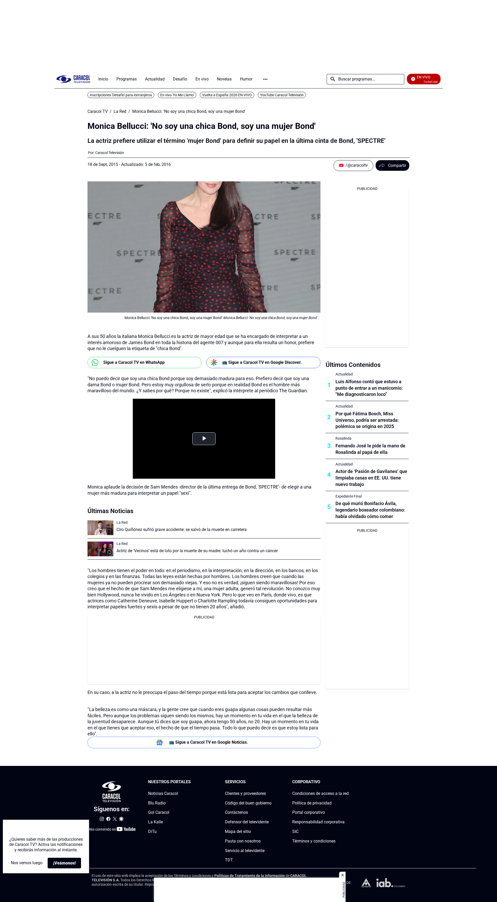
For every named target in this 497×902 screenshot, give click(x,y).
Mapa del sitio (238, 831)
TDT (229, 859)
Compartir (397, 165)
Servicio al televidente (245, 850)
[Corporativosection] (347, 782)
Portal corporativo (308, 812)
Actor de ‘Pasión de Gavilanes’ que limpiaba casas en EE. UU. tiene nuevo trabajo (371, 478)
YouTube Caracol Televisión (282, 95)
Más (265, 79)
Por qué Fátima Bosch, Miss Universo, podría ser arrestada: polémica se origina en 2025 (367, 420)
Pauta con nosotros (243, 841)
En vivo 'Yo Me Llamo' (177, 95)
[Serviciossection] (270, 782)
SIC (295, 831)
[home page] (73, 79)
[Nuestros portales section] (192, 782)
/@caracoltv (357, 165)
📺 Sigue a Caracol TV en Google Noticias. (208, 742)
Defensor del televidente (247, 821)
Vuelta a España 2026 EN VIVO (227, 95)
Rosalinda (343, 438)
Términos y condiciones (313, 841)
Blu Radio (157, 802)
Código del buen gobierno (248, 802)
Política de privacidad (312, 802)
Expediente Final (348, 496)
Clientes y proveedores (245, 793)
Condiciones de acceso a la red (320, 793)
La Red (120, 111)
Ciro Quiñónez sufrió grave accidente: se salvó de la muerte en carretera (181, 529)
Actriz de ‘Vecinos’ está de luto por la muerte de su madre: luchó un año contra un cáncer (197, 550)
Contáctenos (236, 812)
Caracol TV (97, 111)
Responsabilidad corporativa (318, 821)
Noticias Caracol (163, 793)
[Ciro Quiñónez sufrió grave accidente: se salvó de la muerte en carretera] (100, 527)
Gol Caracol (158, 812)
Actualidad (344, 374)
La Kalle (155, 821)
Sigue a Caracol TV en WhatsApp (134, 362)
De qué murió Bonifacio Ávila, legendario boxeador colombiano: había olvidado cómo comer (370, 510)
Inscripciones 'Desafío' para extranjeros (121, 95)
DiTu (152, 831)
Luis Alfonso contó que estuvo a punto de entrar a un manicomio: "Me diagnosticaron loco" (369, 388)
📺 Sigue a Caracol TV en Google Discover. (262, 362)
